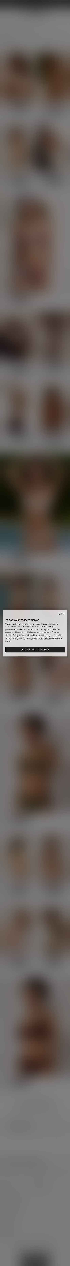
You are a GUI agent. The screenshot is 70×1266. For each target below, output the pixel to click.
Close (62, 614)
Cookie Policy (11, 635)
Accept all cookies (35, 649)
